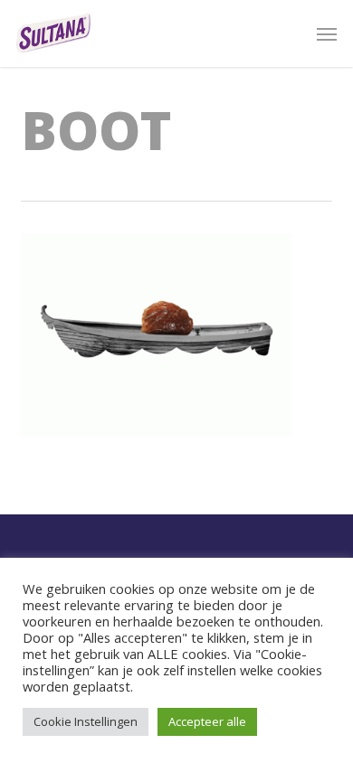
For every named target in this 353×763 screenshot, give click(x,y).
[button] (327, 33)
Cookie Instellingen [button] (85, 721)
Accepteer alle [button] (207, 721)
